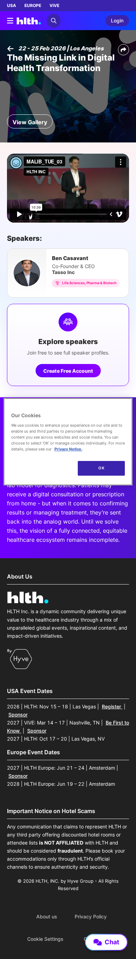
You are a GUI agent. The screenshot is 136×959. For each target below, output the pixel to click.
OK (101, 467)
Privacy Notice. (68, 449)
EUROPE (32, 5)
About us (46, 916)
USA (11, 5)
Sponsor (18, 715)
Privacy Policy (91, 916)
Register (112, 706)
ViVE (54, 5)
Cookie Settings (45, 939)
